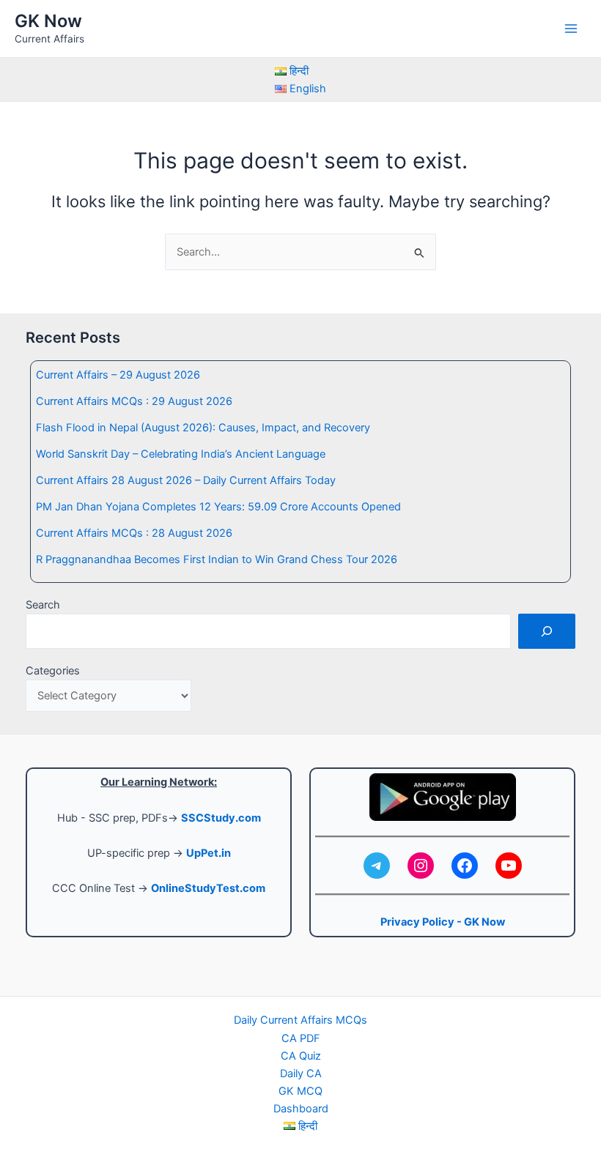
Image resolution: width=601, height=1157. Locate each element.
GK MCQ (300, 1091)
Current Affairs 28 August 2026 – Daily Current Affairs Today (186, 480)
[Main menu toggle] (571, 28)
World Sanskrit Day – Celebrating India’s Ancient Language (180, 454)
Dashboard (300, 1108)
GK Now (48, 20)
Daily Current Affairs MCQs (300, 1020)
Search (43, 604)
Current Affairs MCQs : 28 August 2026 (134, 533)
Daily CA (301, 1073)
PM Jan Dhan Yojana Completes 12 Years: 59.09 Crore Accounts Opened (218, 506)
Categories (53, 670)
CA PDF (300, 1038)
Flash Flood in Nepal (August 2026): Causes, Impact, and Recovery (203, 427)
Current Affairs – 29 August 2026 (118, 375)
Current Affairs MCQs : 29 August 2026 (134, 401)
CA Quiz (301, 1056)
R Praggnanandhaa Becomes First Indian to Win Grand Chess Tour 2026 (216, 559)
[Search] (546, 631)
